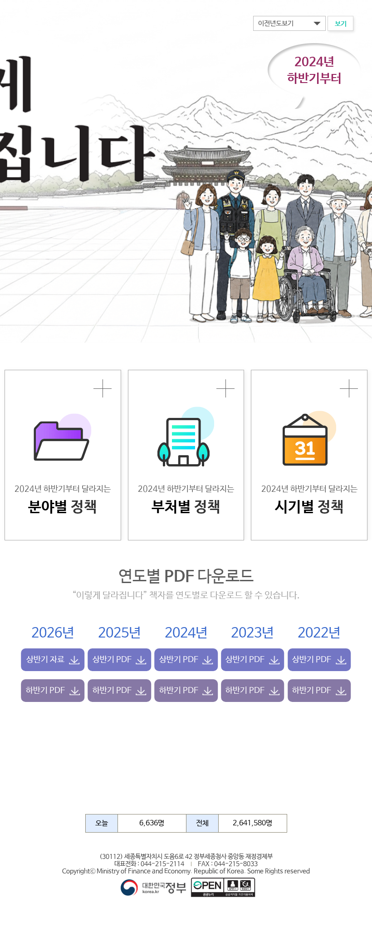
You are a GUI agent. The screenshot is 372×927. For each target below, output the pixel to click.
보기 (341, 24)
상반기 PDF (112, 659)
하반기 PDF (45, 690)
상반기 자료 (45, 659)
